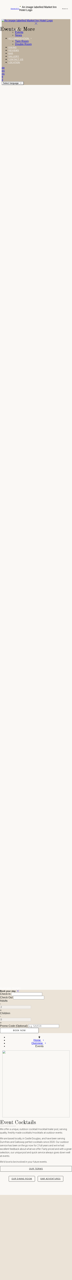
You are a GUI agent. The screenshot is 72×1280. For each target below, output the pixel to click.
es (16, 8)
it (18, 8)
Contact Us (15, 59)
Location (14, 62)
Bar (10, 53)
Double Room (23, 44)
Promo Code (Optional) (13, 1025)
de (12, 8)
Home (37, 1040)
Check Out (6, 997)
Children (5, 1013)
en (14, 8)
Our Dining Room (22, 1179)
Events (19, 32)
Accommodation (19, 38)
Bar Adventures (51, 1179)
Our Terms (36, 1169)
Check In (5, 994)
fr (17, 8)
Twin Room (22, 41)
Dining (12, 47)
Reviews (13, 50)
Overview (37, 1043)
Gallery (13, 56)
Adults (4, 1000)
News (18, 35)
